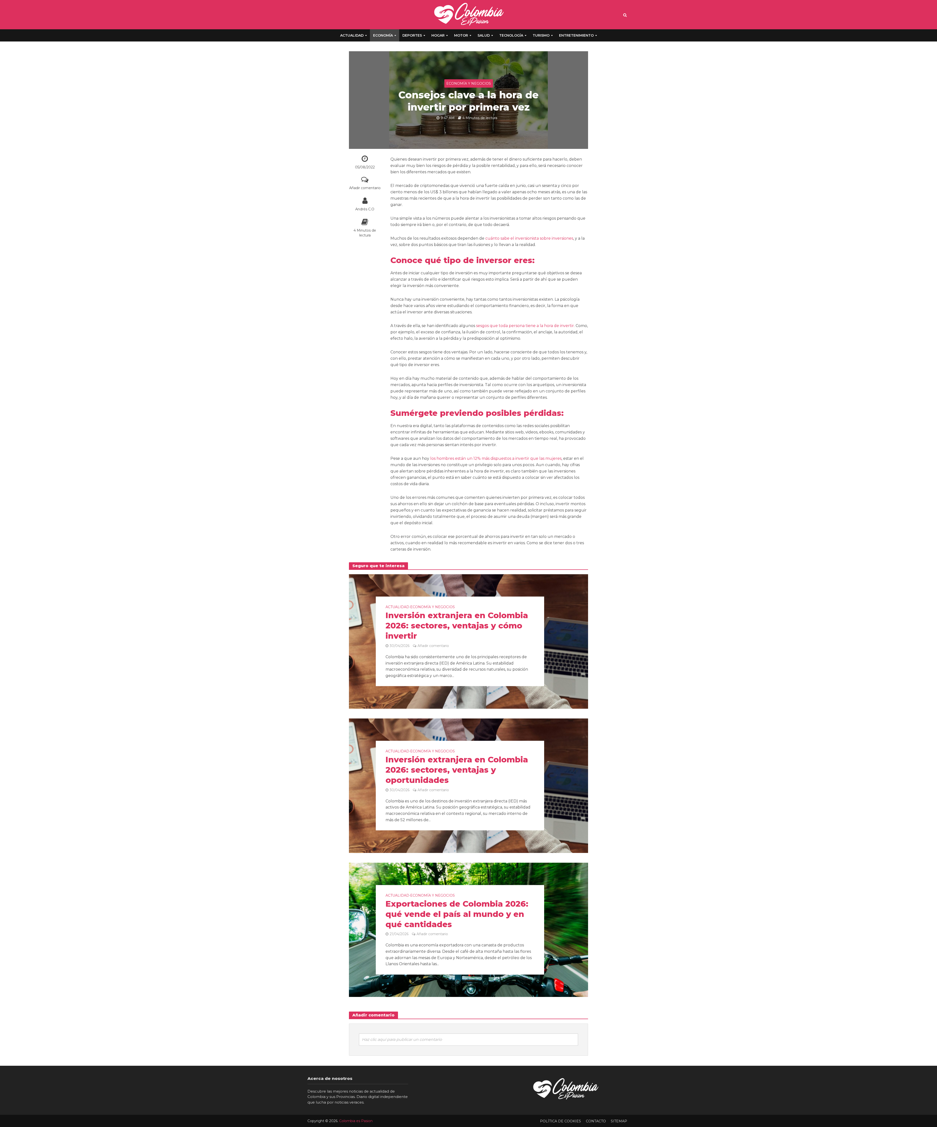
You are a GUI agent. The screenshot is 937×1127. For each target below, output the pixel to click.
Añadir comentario (365, 188)
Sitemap (619, 1121)
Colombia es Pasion (356, 1121)
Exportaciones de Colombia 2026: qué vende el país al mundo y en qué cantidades (457, 914)
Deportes (412, 35)
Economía (383, 35)
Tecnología (511, 35)
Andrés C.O (364, 209)
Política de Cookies (560, 1121)
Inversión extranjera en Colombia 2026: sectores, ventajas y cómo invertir (457, 626)
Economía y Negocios (468, 83)
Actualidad (352, 35)
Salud (484, 35)
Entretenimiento (576, 35)
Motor (461, 35)
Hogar (438, 35)
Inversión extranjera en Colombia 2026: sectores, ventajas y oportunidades (457, 770)
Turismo (541, 35)
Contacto (596, 1121)
